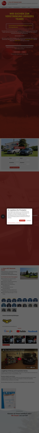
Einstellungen (29, 220)
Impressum (18, 222)
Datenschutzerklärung (11, 222)
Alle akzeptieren (22, 220)
